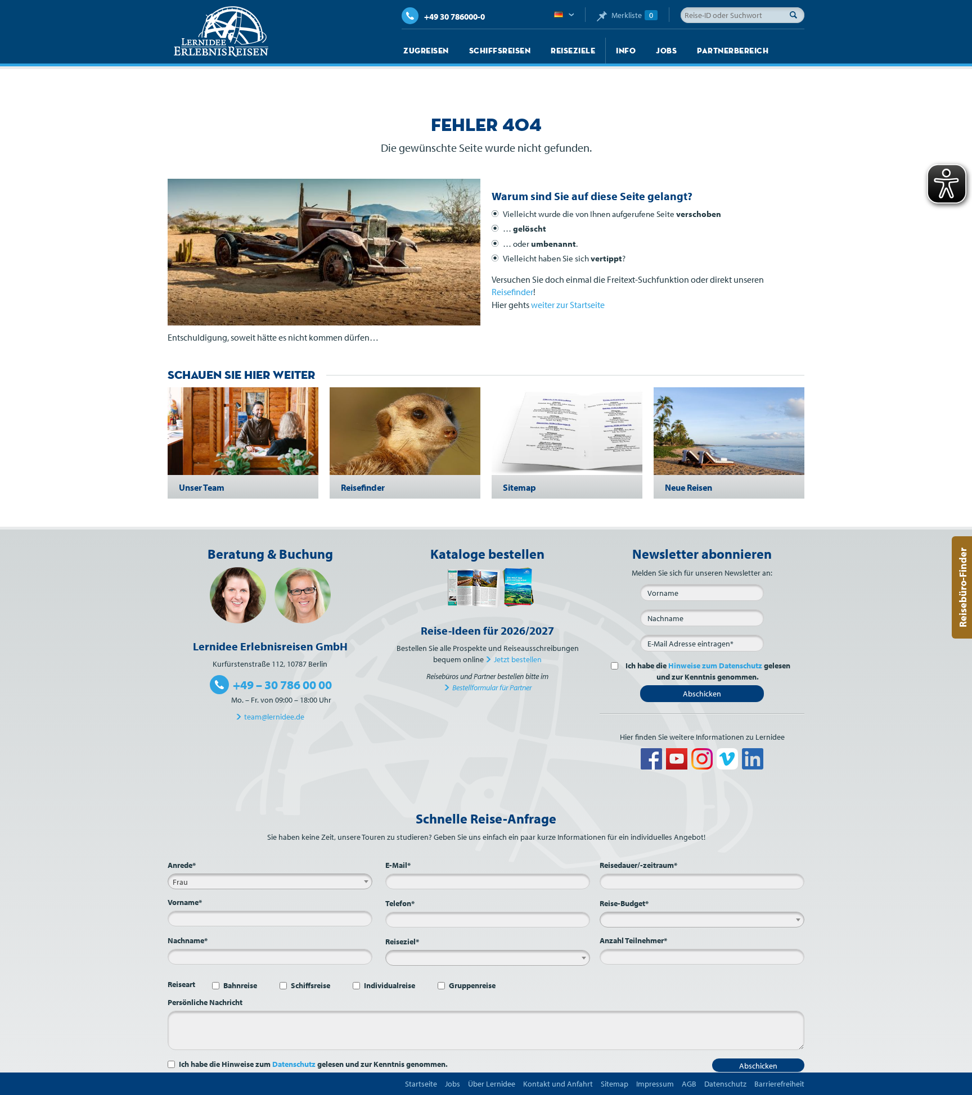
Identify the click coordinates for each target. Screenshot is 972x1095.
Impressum (655, 1084)
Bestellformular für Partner (492, 687)
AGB (689, 1084)
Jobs (666, 51)
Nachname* (188, 940)
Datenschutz (294, 1064)
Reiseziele (573, 51)
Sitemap (614, 1084)
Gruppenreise (472, 985)
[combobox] (270, 881)
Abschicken (702, 694)
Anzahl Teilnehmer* (633, 940)
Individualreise (389, 985)
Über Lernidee (491, 1084)
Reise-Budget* (624, 903)
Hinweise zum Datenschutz (715, 665)
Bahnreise (240, 985)
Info (626, 51)
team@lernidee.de (274, 717)
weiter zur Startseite (568, 304)
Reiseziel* (402, 941)
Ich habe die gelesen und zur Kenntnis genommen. (708, 671)
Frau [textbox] (180, 882)
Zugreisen (426, 51)
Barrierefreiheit (779, 1084)
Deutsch (564, 15)
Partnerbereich (732, 51)
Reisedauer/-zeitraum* (638, 865)
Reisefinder (512, 291)
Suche (796, 14)
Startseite (421, 1084)
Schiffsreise (310, 985)
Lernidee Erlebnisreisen (221, 31)
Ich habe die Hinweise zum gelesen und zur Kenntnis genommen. (313, 1064)
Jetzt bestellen (518, 659)
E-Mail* (398, 865)
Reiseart (181, 984)
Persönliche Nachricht (205, 1002)
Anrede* (182, 865)
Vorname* (185, 902)
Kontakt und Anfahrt (558, 1084)
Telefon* (400, 903)
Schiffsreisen (500, 51)
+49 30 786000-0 (454, 16)
